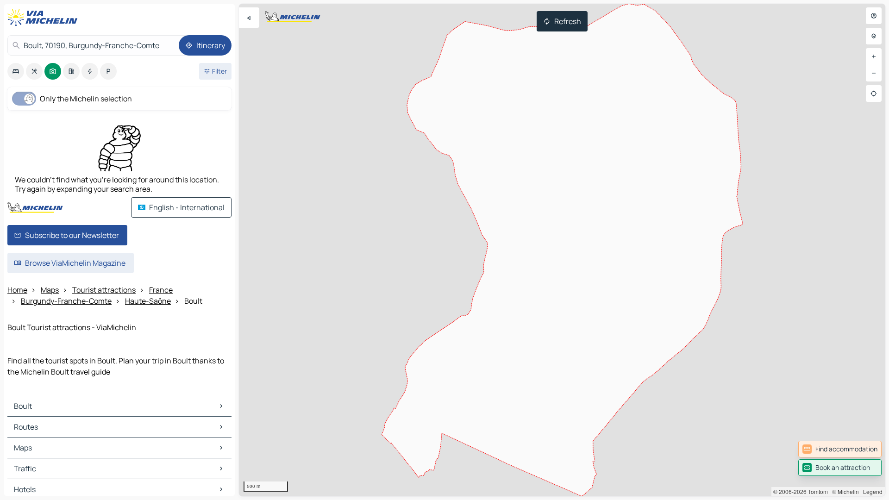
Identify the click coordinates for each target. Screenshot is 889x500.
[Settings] (874, 36)
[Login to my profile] (874, 15)
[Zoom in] (874, 56)
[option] (15, 71)
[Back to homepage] (44, 17)
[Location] (874, 93)
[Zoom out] (874, 73)
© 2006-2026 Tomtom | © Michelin (816, 491)
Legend (873, 491)
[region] (562, 250)
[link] (840, 449)
